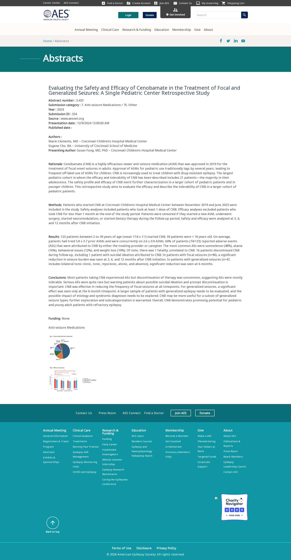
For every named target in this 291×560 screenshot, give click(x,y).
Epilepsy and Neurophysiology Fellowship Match (142, 451)
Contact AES (230, 472)
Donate (150, 15)
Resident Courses (142, 441)
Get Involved (173, 441)
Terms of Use (121, 548)
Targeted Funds (207, 456)
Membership (181, 30)
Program (48, 446)
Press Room (107, 413)
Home (47, 41)
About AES (229, 436)
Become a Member (176, 436)
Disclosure (144, 548)
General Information (55, 436)
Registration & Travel (56, 441)
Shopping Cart (236, 3)
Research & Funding (136, 30)
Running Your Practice (86, 446)
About (208, 30)
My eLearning (210, 3)
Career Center (51, 2)
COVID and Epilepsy (84, 472)
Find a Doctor (115, 3)
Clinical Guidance (83, 436)
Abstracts (49, 452)
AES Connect (71, 2)
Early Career (109, 444)
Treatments (80, 441)
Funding (107, 439)
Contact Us (185, 3)
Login (128, 15)
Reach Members (233, 456)
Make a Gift (205, 436)
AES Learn (138, 436)
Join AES (164, 3)
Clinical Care (110, 30)
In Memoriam (173, 446)
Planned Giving (206, 441)
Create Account (141, 3)
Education (161, 30)
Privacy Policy (166, 548)
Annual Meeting (86, 30)
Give (197, 30)
